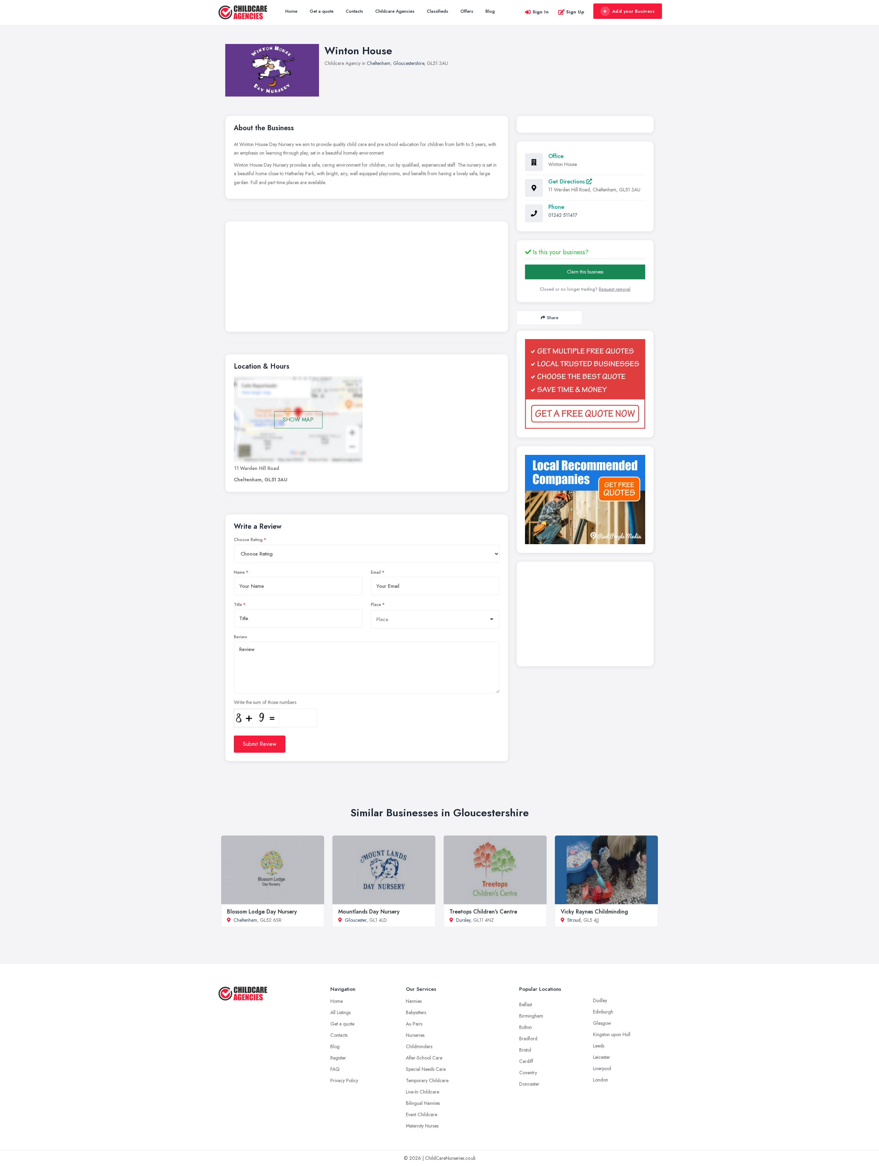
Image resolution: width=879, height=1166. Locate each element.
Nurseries (415, 1035)
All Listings (340, 1012)
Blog (490, 11)
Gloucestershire (408, 63)
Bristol (525, 1049)
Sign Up (575, 12)
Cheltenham (378, 63)
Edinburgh (603, 1011)
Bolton (525, 1027)
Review (240, 637)
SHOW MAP (298, 420)
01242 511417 (562, 215)
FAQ (335, 1069)
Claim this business (585, 271)
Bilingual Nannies (423, 1103)
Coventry (528, 1072)
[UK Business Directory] (585, 499)
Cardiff (526, 1061)
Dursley (463, 920)
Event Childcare (421, 1114)
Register (338, 1057)
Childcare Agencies (394, 11)
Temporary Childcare (427, 1080)
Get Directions (567, 182)
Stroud (574, 920)
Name (239, 572)
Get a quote (321, 11)
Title (238, 605)
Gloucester (355, 920)
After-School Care (424, 1057)
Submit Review (259, 744)
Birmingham (531, 1015)
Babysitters (416, 1012)
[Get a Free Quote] (585, 384)
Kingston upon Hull (611, 1034)
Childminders (419, 1046)
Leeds (598, 1045)
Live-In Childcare (422, 1091)
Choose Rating (248, 540)
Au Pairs (414, 1023)
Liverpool (602, 1068)
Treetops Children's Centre (483, 912)
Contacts (354, 11)
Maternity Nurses (422, 1125)
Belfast (525, 1004)
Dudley (600, 1000)
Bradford (528, 1038)
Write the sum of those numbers (265, 702)
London (600, 1079)
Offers (466, 11)
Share (552, 317)
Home (291, 11)
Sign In (541, 12)
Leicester (601, 1057)
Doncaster (529, 1083)
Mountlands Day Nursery (369, 912)
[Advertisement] (367, 278)
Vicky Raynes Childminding (594, 912)
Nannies (414, 1001)
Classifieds (437, 11)
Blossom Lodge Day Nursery (262, 912)
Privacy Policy (344, 1080)
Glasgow (602, 1023)
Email (376, 572)
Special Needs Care (426, 1069)
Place (376, 605)
